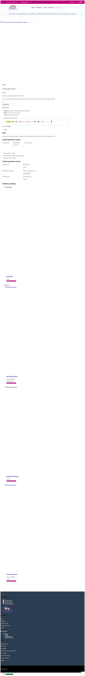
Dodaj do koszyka (6, 104)
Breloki (4, 84)
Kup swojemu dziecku (5, 655)
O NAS (45, 7)
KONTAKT (51, 7)
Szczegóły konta (8, 636)
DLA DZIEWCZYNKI (22, 14)
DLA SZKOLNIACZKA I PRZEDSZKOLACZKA (46, 14)
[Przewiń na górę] (1, 674)
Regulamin (3, 621)
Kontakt (3, 627)
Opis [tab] (6, 129)
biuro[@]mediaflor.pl (24, 2)
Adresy (6, 635)
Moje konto (72, 2)
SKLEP (33, 7)
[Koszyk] (79, 2)
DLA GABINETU (31, 14)
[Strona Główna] (1, 22)
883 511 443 (9, 2)
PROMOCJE (39, 7)
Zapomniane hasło (9, 637)
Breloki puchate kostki (11, 574)
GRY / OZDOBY (72, 14)
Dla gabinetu (3, 648)
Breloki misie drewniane (12, 376)
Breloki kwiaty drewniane (12, 476)
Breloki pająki (9, 276)
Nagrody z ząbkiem (5, 658)
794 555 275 (14, 2)
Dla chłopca (3, 646)
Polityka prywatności (5, 625)
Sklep (2, 619)
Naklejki (3, 660)
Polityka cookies (4, 623)
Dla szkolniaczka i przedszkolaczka (8, 650)
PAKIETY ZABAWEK (63, 14)
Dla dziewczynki (4, 643)
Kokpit (6, 634)
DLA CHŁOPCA (12, 14)
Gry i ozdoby (3, 653)
